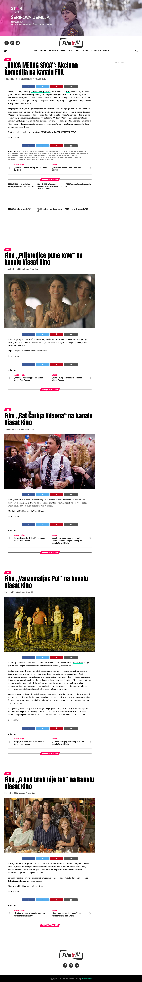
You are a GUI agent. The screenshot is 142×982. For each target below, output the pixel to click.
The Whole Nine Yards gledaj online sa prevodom (51, 153)
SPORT (105, 50)
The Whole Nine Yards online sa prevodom (23, 155)
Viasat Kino (78, 662)
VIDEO (62, 50)
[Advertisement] (120, 78)
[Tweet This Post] (42, 86)
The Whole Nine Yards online (79, 153)
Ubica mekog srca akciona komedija (65, 155)
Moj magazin (95, 50)
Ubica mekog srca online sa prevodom (40, 159)
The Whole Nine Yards (29, 152)
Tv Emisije (42, 50)
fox (19, 152)
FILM (68, 50)
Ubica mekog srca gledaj (17, 157)
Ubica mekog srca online (17, 159)
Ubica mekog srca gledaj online (38, 157)
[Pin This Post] (56, 86)
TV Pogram (52, 50)
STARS (76, 50)
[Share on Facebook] (28, 86)
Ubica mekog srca (45, 155)
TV (35, 50)
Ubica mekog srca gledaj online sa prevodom (66, 157)
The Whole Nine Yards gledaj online (21, 153)
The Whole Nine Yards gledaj (76, 152)
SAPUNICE (85, 50)
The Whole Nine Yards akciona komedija (52, 152)
